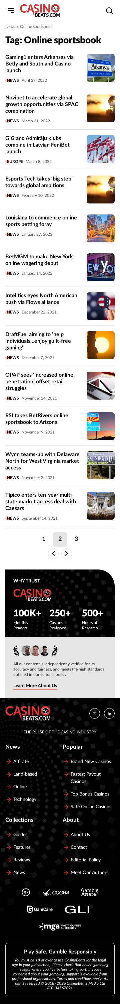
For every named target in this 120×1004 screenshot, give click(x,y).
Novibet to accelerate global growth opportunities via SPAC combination (41, 104)
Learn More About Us (35, 686)
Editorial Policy (86, 860)
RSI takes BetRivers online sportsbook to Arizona (36, 419)
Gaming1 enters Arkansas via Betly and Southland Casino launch (39, 64)
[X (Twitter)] (94, 713)
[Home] (40, 10)
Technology (24, 799)
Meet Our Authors (89, 872)
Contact (79, 847)
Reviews (21, 860)
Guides (20, 834)
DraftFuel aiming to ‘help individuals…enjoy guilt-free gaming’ (38, 341)
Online (20, 787)
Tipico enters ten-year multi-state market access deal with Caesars (40, 501)
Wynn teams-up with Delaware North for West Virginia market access (42, 461)
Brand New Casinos (91, 761)
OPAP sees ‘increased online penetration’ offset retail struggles (39, 381)
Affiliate (21, 761)
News (10, 27)
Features (22, 847)
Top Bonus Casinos (90, 794)
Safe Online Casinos (91, 807)
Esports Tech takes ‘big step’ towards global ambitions (39, 182)
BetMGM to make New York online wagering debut (39, 260)
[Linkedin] (109, 713)
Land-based (25, 774)
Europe (15, 162)
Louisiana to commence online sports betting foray (41, 221)
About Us (80, 834)
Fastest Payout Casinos (86, 778)
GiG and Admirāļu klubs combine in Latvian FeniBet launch (37, 145)
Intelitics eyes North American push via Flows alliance (41, 299)
